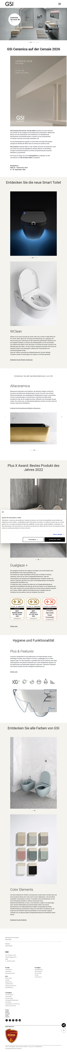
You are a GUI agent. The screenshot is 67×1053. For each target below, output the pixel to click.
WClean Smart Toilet (10, 1005)
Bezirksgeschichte (10, 973)
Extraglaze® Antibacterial (11, 1000)
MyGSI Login (8, 978)
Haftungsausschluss (10, 985)
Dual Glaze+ (8, 1002)
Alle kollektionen (39, 969)
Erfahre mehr (13, 626)
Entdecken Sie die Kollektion (18, 920)
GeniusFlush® (9, 998)
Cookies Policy (9, 983)
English (7, 1011)
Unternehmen (8, 969)
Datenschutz (8, 982)
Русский (7, 1014)
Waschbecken (38, 971)
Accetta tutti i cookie (55, 539)
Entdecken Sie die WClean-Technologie (21, 360)
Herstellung (8, 971)
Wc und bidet (38, 973)
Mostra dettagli (57, 534)
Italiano (7, 1010)
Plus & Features (9, 994)
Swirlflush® (8, 996)
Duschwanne (38, 977)
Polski (6, 1015)
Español (7, 1016)
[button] (28, 42)
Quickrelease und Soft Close (12, 1004)
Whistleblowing (9, 987)
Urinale (36, 975)
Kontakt (7, 980)
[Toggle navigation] (60, 4)
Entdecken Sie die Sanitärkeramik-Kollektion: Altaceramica (25, 408)
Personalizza (32, 539)
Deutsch (7, 1012)
